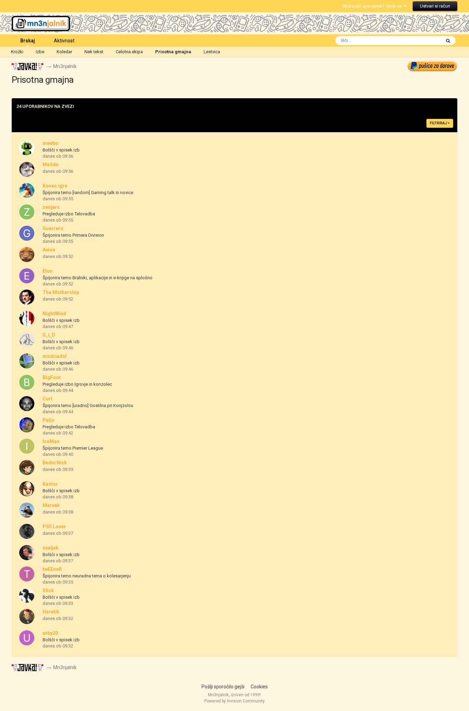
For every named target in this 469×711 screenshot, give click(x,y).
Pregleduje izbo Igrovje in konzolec (77, 384)
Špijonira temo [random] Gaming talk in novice (88, 192)
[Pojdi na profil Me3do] (26, 169)
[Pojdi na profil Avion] (26, 254)
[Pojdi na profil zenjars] (26, 211)
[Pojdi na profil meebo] (26, 148)
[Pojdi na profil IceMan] (26, 446)
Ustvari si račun (435, 6)
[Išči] (448, 40)
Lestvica (212, 51)
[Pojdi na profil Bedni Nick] (26, 467)
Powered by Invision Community (234, 701)
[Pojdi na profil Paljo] (26, 424)
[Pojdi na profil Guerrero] (26, 233)
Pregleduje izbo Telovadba (69, 213)
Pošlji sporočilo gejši (223, 686)
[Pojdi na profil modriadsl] (26, 361)
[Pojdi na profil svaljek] (26, 552)
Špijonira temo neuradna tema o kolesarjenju (87, 575)
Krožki (17, 51)
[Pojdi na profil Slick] (26, 595)
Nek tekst (93, 51)
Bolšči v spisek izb (61, 150)
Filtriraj (439, 123)
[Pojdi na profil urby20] (26, 637)
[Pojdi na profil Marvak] (26, 510)
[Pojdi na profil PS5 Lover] (26, 531)
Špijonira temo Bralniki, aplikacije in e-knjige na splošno (97, 277)
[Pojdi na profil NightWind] (26, 318)
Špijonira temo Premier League (73, 448)
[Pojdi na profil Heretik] (26, 616)
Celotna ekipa (129, 51)
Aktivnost (64, 40)
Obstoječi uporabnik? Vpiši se (373, 6)
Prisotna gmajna (173, 51)
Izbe (40, 51)
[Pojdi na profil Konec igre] (26, 190)
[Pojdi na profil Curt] (26, 403)
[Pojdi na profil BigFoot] (26, 382)
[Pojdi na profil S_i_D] (26, 339)
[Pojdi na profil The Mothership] (26, 297)
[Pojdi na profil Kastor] (26, 488)
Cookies (259, 686)
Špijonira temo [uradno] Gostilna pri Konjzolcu (88, 405)
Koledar (64, 51)
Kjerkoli (424, 40)
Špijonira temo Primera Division (73, 235)
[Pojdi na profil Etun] (26, 275)
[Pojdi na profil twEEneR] (26, 574)
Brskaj (27, 40)
